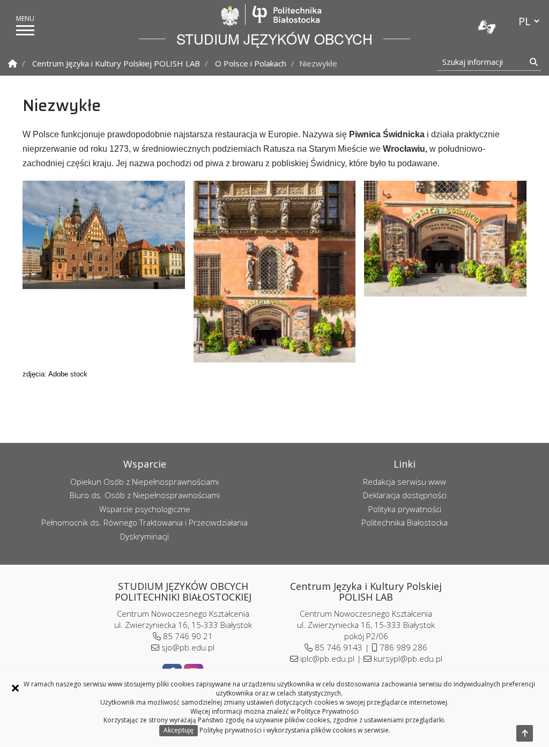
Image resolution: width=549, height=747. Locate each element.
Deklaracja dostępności (405, 495)
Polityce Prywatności (328, 711)
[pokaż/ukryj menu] (25, 30)
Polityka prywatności (404, 509)
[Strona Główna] (12, 63)
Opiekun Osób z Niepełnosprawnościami (144, 481)
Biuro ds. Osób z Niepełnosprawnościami (145, 495)
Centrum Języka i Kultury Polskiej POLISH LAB (116, 63)
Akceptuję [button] (179, 730)
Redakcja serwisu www (404, 481)
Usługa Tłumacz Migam (486, 27)
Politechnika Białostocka (286, 14)
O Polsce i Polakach (250, 63)
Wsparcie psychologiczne (144, 509)
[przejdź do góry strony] (524, 733)
